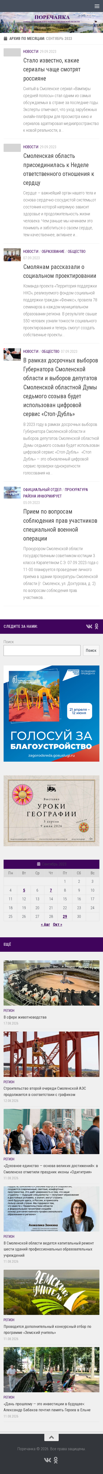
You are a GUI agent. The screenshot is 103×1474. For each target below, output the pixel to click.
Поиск (9, 641)
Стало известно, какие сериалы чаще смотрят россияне (51, 69)
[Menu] (97, 6)
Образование (53, 251)
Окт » (57, 924)
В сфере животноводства (25, 1017)
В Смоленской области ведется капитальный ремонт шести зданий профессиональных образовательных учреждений (49, 1249)
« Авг (45, 924)
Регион (9, 1011)
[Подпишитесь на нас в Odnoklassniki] (96, 626)
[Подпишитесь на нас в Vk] (89, 626)
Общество (77, 251)
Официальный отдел (42, 489)
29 (65, 916)
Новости (30, 51)
